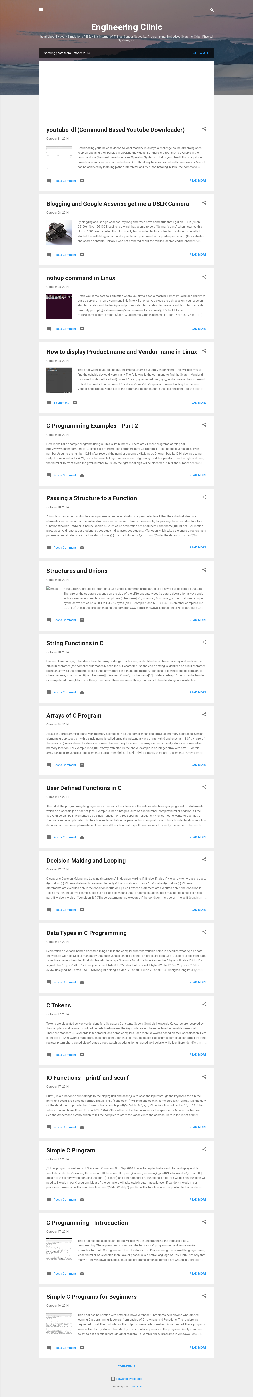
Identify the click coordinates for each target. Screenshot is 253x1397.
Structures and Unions (76, 570)
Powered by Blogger (129, 1379)
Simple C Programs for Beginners (91, 1296)
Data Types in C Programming (86, 932)
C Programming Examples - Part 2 (92, 425)
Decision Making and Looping (86, 860)
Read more (198, 180)
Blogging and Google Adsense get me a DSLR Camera (117, 203)
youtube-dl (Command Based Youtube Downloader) (115, 129)
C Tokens (58, 1005)
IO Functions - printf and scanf (87, 1077)
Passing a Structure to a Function (91, 498)
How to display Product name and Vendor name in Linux (121, 351)
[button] (204, 129)
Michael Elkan (135, 1386)
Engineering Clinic (126, 27)
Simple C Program (70, 1150)
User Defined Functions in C (84, 787)
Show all (201, 53)
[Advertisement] (126, 96)
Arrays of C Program (74, 715)
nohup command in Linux (80, 277)
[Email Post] (82, 182)
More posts (127, 1365)
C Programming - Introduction (87, 1222)
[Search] (212, 11)
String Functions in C (74, 643)
